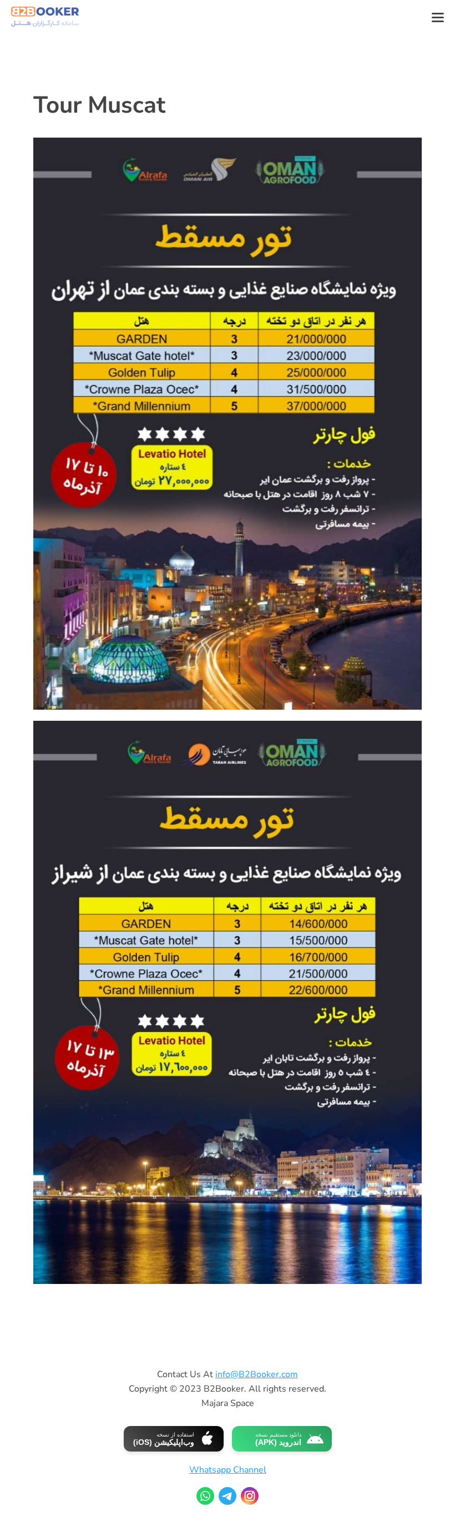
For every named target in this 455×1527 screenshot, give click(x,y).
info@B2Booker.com (256, 1374)
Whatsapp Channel (227, 1470)
